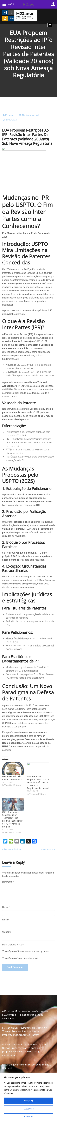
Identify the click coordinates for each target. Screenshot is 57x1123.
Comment (8, 882)
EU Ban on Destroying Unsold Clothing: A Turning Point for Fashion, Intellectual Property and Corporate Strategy (24, 1031)
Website (6, 932)
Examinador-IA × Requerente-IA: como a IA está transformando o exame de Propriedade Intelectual (38, 782)
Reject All (28, 1116)
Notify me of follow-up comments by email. (27, 951)
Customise (29, 1108)
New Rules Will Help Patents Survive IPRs (12, 778)
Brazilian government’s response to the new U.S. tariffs (26, 1066)
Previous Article (12, 849)
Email (5, 919)
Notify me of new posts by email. (22, 958)
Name (6, 907)
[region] (28, 1098)
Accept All (28, 1100)
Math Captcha (9, 944)
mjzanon (9, 115)
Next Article (47, 849)
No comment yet (30, 115)
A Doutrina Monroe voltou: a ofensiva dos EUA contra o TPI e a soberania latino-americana (25, 1015)
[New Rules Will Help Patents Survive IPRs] (13, 768)
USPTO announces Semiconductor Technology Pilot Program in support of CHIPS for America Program (12, 819)
